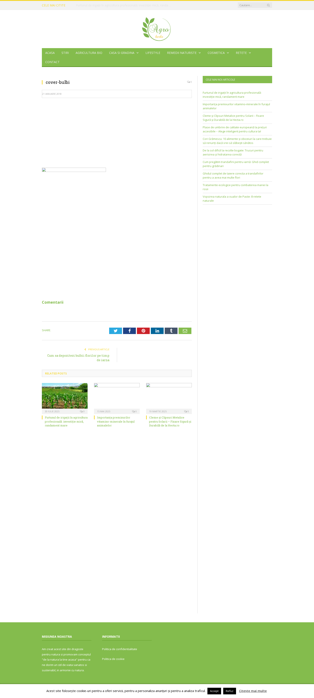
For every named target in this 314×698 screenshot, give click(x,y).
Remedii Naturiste (182, 53)
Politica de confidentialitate (119, 649)
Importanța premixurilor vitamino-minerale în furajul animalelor (119, 5)
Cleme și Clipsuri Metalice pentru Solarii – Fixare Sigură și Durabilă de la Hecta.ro (170, 421)
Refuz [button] (229, 691)
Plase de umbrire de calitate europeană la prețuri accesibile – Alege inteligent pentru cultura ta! (235, 129)
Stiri (65, 53)
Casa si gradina (121, 53)
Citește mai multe (253, 691)
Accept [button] (214, 691)
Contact (52, 62)
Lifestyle (152, 53)
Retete (241, 53)
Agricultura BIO (89, 53)
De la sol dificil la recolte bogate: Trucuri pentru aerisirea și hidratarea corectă (233, 152)
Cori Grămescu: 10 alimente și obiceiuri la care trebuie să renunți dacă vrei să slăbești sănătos (237, 141)
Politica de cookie (113, 659)
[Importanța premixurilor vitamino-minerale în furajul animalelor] (117, 398)
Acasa (50, 53)
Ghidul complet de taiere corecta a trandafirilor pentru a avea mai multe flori (233, 176)
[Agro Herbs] (157, 27)
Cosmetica (216, 53)
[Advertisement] (117, 132)
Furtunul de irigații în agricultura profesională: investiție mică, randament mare (66, 421)
